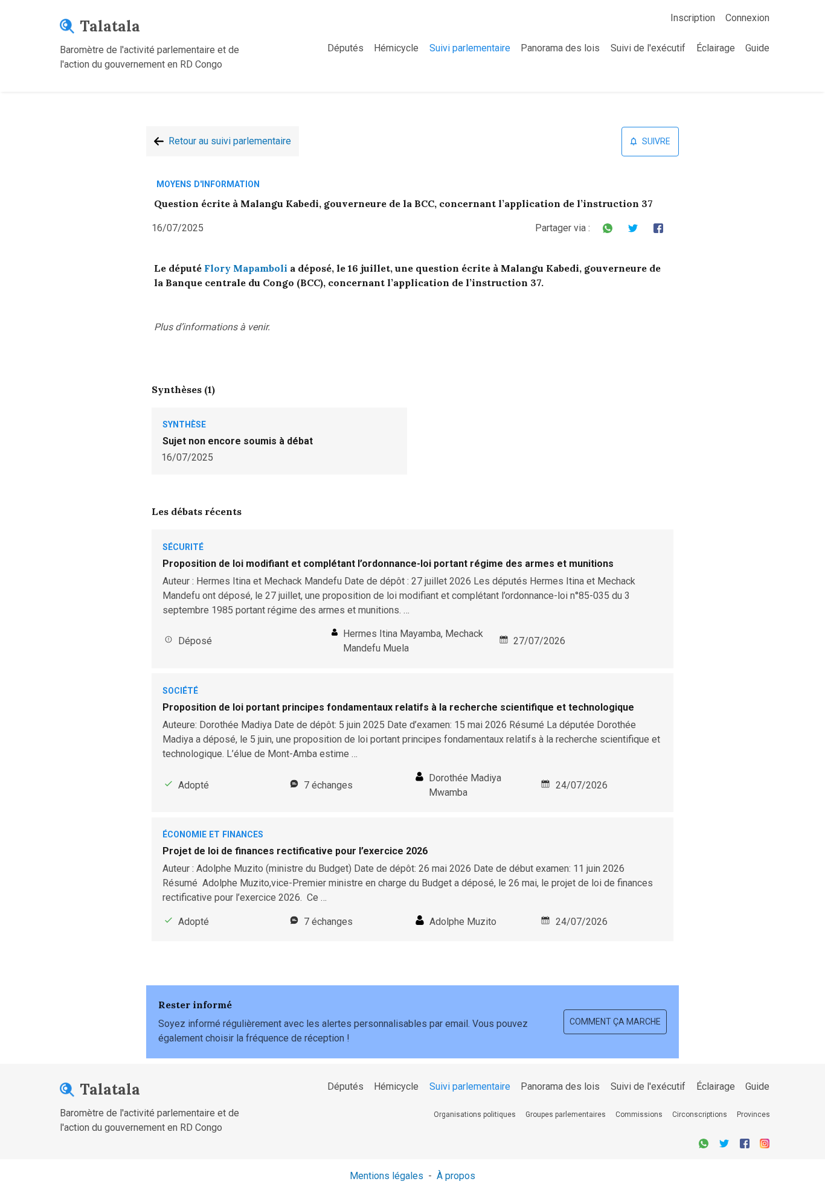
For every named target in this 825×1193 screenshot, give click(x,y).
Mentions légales (386, 1176)
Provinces (753, 1114)
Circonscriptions (699, 1114)
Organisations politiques (475, 1114)
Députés (345, 48)
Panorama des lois (560, 48)
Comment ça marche (615, 1021)
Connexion (747, 18)
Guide (757, 48)
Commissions (639, 1114)
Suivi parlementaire (469, 48)
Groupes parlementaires (565, 1114)
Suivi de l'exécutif (648, 48)
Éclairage (715, 48)
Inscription (692, 18)
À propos (456, 1176)
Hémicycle (396, 48)
